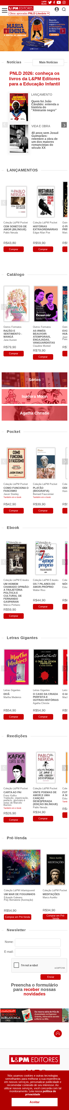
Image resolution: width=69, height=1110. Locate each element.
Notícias (14, 62)
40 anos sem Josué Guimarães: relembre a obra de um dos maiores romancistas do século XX (45, 140)
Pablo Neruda (10, 232)
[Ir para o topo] (57, 1034)
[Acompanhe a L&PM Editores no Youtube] (58, 2)
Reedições (17, 736)
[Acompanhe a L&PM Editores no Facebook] (54, 2)
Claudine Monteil (42, 345)
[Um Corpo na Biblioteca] (34, 1015)
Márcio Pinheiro (11, 605)
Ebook (13, 527)
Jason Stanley (11, 494)
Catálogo (15, 274)
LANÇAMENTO (41, 94)
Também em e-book (12, 497)
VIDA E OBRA (40, 126)
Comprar (13, 249)
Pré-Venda (17, 838)
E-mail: (8, 951)
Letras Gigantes (22, 638)
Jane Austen (10, 340)
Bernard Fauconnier (43, 494)
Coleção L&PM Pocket (15, 222)
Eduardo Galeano (13, 897)
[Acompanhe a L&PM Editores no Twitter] (50, 2)
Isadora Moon (34, 396)
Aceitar (35, 1102)
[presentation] (6, 31)
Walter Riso (39, 590)
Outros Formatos (12, 327)
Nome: (9, 941)
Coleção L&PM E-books (16, 580)
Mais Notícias (48, 62)
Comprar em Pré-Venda (17, 917)
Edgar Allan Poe (41, 232)
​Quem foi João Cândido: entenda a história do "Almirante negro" (45, 106)
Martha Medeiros (12, 697)
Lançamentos (22, 170)
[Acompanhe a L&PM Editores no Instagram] (64, 2)
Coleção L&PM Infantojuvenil (19, 890)
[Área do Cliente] (61, 8)
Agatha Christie (34, 413)
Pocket (13, 431)
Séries (35, 379)
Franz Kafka (10, 795)
